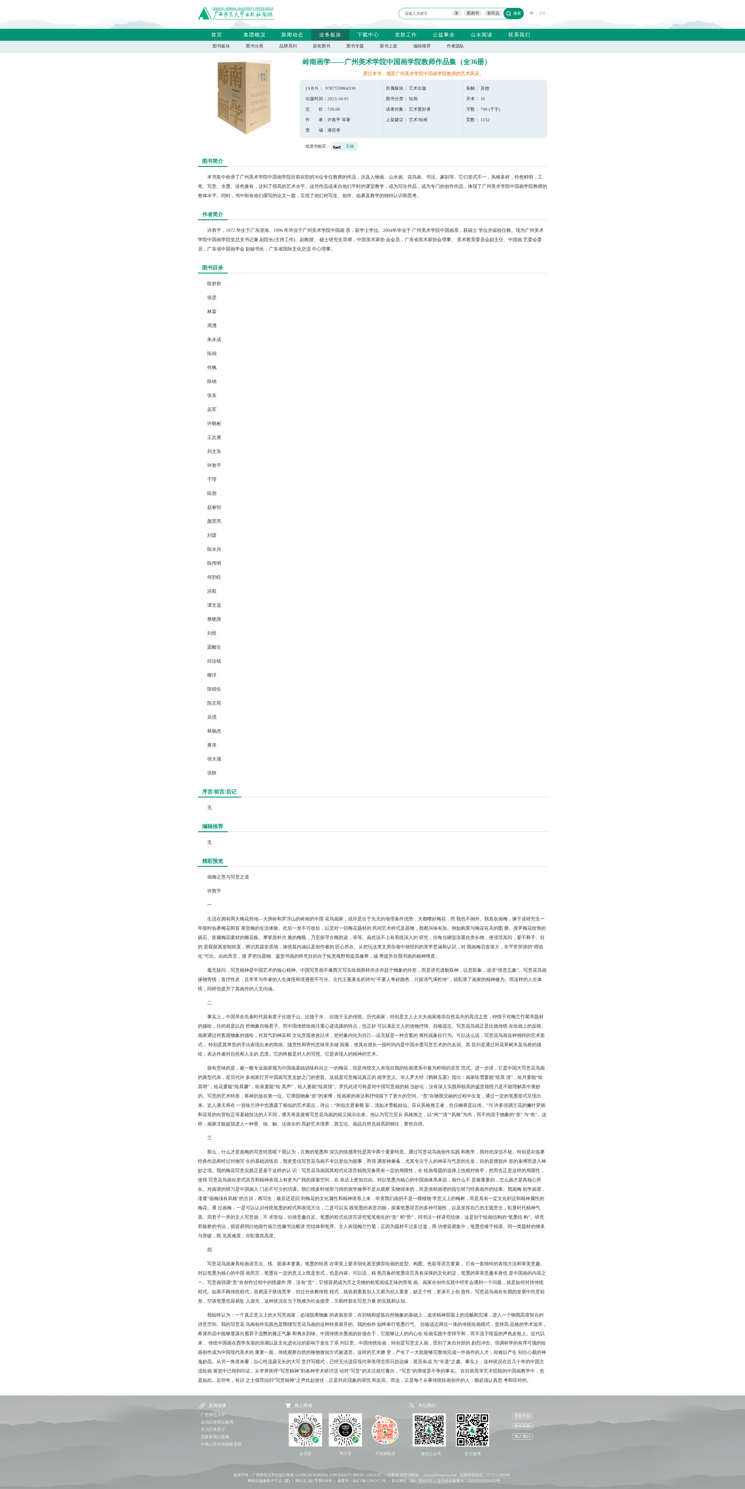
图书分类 (254, 46)
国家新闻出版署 (215, 1437)
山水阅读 (482, 35)
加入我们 (522, 1436)
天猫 (350, 146)
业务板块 (330, 35)
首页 (216, 35)
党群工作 (406, 35)
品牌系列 (288, 46)
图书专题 (355, 46)
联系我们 (519, 35)
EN (542, 13)
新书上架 (388, 46)
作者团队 (455, 46)
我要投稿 (522, 1416)
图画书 (473, 13)
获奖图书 (321, 46)
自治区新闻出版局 (217, 1422)
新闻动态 (292, 35)
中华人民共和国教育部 (221, 1444)
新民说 (493, 13)
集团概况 (255, 35)
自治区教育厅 (213, 1429)
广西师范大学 (213, 1415)
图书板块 (221, 46)
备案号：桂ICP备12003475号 (362, 1481)
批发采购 (522, 1426)
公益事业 (444, 35)
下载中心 (368, 35)
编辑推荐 (422, 46)
